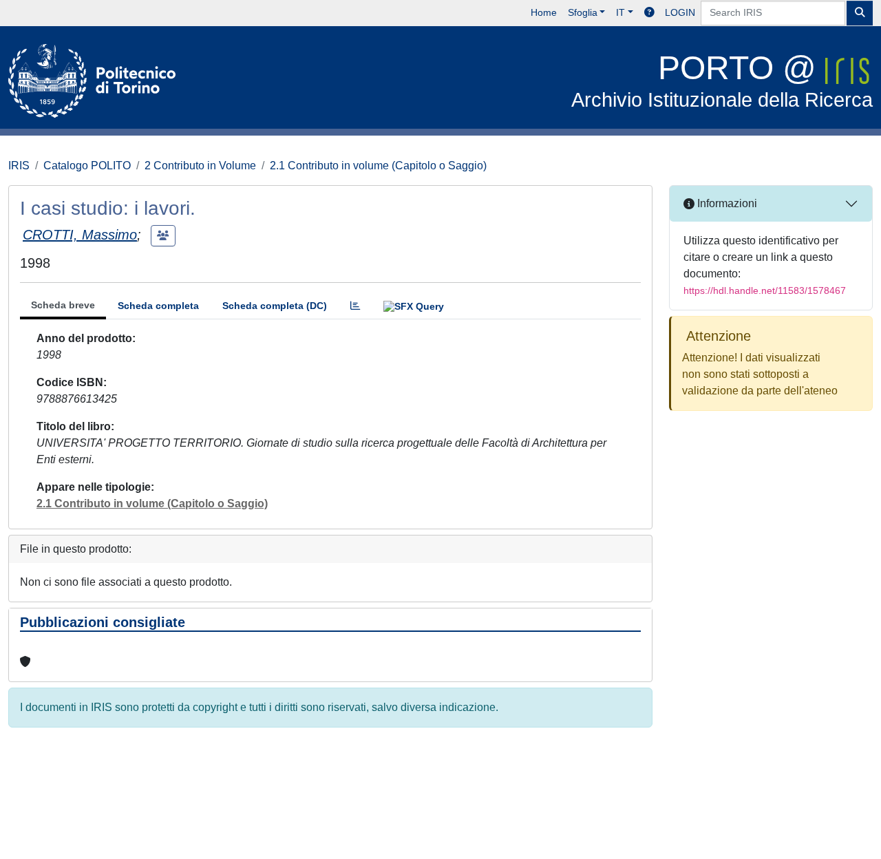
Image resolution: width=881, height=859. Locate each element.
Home (544, 12)
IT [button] (620, 12)
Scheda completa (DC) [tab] (274, 305)
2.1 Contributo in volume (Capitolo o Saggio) (378, 165)
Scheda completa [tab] (158, 305)
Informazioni (725, 203)
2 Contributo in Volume (200, 165)
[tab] (355, 306)
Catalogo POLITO (87, 165)
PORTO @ (722, 80)
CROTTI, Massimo (80, 234)
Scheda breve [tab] (63, 304)
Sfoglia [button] (582, 12)
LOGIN (680, 12)
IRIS (19, 165)
